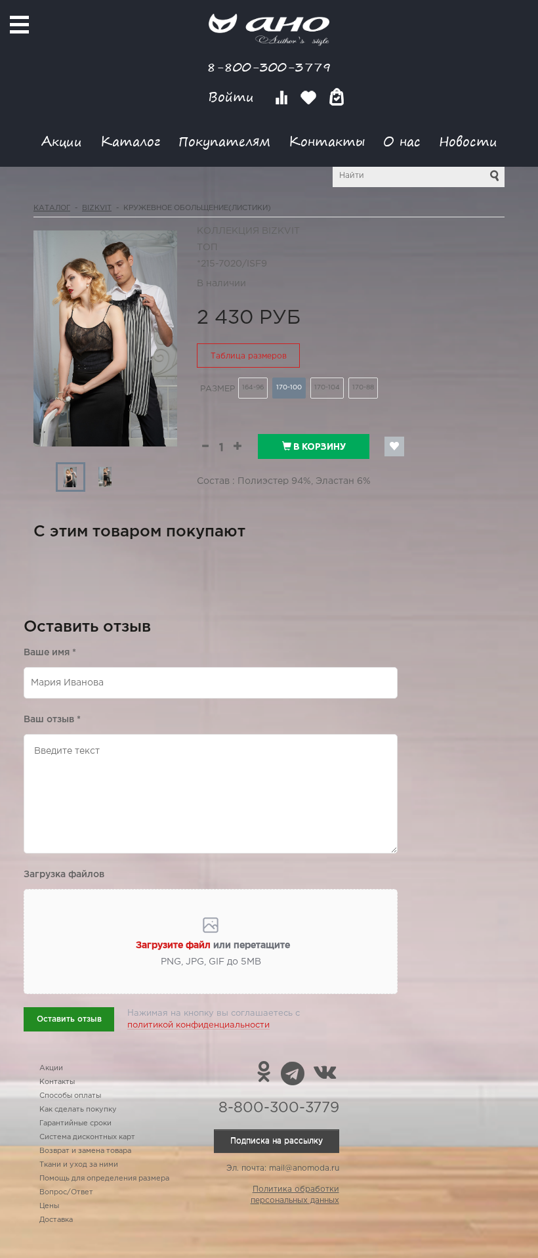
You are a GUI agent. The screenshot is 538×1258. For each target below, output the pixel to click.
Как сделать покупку (78, 1109)
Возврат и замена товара (85, 1151)
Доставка (56, 1220)
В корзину (318, 446)
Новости (468, 141)
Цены (49, 1206)
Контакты (327, 141)
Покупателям (224, 141)
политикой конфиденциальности (198, 1025)
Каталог (130, 141)
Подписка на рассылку (276, 1140)
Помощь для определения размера (104, 1178)
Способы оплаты (70, 1096)
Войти (233, 96)
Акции (61, 141)
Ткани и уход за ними (78, 1164)
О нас (402, 141)
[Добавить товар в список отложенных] (394, 446)
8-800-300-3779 (269, 66)
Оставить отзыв (69, 1019)
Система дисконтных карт (87, 1137)
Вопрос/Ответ (66, 1192)
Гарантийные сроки (75, 1123)
